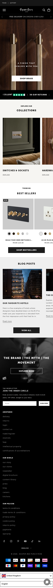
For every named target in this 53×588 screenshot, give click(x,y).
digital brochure (10, 475)
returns (6, 421)
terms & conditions (11, 508)
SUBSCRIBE (44, 403)
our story (7, 462)
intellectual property (12, 446)
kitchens (6, 497)
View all (26, 330)
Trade (4, 3)
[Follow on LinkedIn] (39, 541)
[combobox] (26, 575)
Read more (7, 321)
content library (9, 480)
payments (7, 530)
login (5, 425)
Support (13, 3)
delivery (6, 417)
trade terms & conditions (14, 512)
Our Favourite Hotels (15, 303)
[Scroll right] (50, 141)
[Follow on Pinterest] (18, 541)
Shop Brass (26, 78)
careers (6, 492)
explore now (26, 371)
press (5, 484)
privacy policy (9, 517)
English (25, 548)
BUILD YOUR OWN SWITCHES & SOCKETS (18, 240)
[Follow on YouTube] (25, 541)
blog (5, 488)
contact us (7, 429)
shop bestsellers (26, 250)
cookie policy (9, 521)
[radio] (9, 233)
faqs (5, 442)
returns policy (9, 525)
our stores (7, 467)
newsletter (7, 471)
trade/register (9, 434)
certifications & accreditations (16, 451)
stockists (7, 438)
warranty (7, 534)
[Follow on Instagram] (11, 541)
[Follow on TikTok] (32, 541)
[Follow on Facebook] (4, 541)
